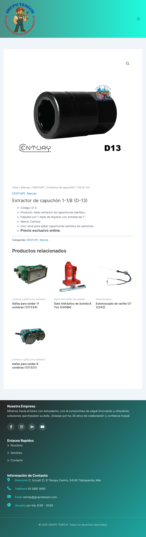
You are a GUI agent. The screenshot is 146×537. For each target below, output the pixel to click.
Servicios (16, 453)
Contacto (17, 460)
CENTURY (38, 187)
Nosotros (17, 445)
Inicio (15, 187)
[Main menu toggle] (138, 19)
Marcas (25, 187)
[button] (127, 63)
